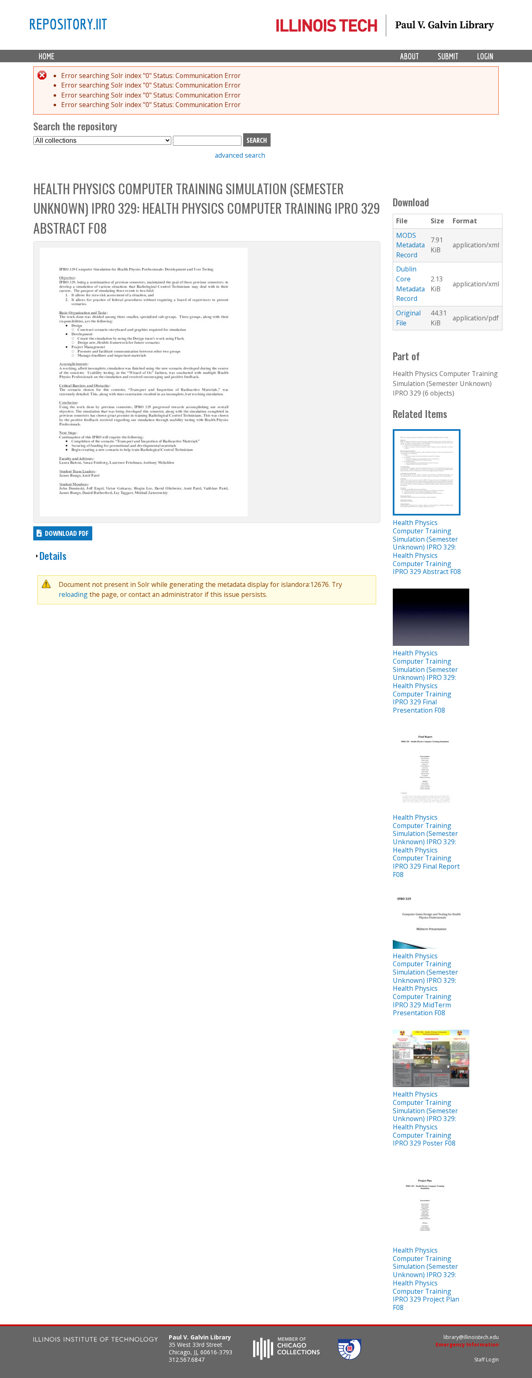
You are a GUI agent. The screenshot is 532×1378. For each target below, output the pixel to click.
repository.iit (68, 23)
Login (485, 56)
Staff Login (486, 1359)
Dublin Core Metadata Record (410, 283)
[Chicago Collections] (286, 1357)
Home (46, 56)
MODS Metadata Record (410, 245)
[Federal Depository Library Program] (349, 1357)
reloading (73, 594)
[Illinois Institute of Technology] (95, 1340)
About (409, 56)
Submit (448, 56)
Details (52, 555)
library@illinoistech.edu (471, 1337)
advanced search (240, 155)
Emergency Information (467, 1344)
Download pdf (67, 533)
